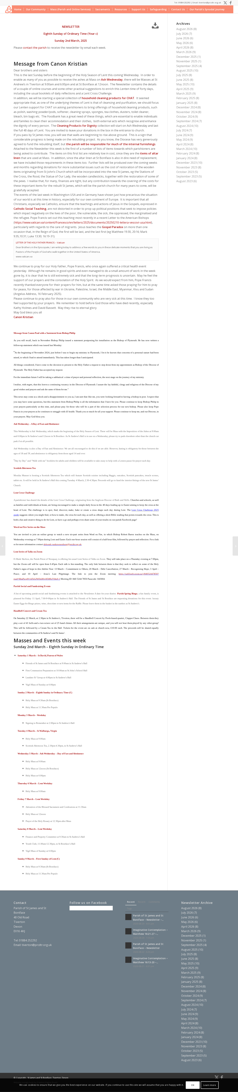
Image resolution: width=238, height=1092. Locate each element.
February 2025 (185, 98)
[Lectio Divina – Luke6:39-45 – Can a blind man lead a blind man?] (2, 546)
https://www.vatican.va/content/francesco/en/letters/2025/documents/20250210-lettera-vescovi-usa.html (82, 222)
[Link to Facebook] (230, 2)
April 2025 (182, 89)
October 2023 (185, 172)
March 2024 (184, 149)
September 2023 (187, 176)
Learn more (209, 1085)
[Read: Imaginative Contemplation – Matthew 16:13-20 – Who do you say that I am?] (128, 960)
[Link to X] (225, 2)
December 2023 (186, 163)
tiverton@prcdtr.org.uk (37, 945)
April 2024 (182, 144)
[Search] (230, 9)
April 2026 (182, 47)
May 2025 (182, 84)
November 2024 (186, 112)
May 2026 (182, 43)
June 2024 (182, 135)
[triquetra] (9, 9)
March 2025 (184, 93)
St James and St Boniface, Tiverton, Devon (48, 1077)
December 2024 (186, 107)
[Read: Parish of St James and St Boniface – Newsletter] (128, 945)
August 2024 (184, 126)
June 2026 (182, 38)
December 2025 (186, 57)
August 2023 (184, 181)
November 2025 (186, 61)
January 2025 (184, 103)
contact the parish (35, 48)
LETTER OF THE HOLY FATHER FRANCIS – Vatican (40, 242)
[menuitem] (18, 9)
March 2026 (184, 52)
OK (192, 1085)
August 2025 (184, 70)
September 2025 (187, 66)
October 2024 (185, 116)
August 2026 (184, 29)
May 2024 (182, 140)
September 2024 (187, 121)
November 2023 (186, 167)
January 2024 (184, 158)
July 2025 (182, 75)
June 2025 (182, 80)
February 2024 (185, 153)
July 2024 (182, 130)
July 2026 (182, 34)
